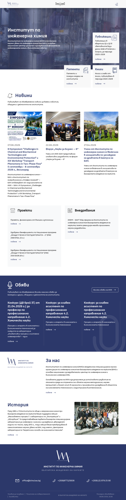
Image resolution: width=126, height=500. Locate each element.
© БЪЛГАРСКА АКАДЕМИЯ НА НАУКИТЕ (72, 495)
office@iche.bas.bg (31, 481)
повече (98, 59)
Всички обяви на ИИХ (102, 290)
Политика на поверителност (38, 494)
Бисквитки (13, 497)
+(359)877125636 (66, 481)
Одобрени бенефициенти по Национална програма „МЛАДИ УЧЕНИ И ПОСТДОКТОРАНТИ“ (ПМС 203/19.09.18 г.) (33, 253)
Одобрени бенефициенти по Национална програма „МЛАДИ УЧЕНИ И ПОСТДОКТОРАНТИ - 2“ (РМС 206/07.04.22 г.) (33, 235)
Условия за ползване (16, 494)
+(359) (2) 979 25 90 (101, 481)
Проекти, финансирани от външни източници (32, 220)
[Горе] (122, 498)
